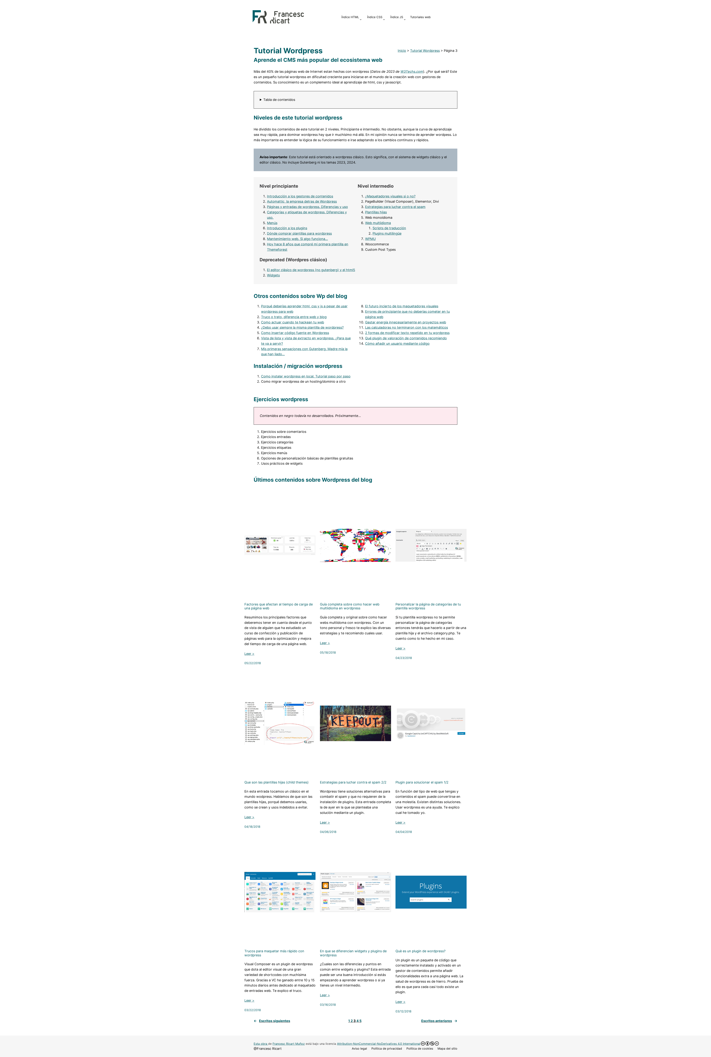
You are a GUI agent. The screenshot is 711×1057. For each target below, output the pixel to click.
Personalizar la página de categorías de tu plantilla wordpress (428, 606)
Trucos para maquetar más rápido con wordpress (274, 953)
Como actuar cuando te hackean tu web (292, 322)
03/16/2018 (328, 1004)
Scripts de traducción (389, 228)
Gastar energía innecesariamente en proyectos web (405, 322)
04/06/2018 (328, 832)
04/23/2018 (403, 658)
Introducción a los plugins (287, 228)
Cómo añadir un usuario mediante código (397, 343)
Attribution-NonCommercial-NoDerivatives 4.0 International (378, 1044)
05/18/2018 (328, 652)
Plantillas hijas (376, 212)
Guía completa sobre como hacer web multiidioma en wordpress (349, 606)
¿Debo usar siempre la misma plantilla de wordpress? (302, 327)
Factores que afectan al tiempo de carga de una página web (278, 606)
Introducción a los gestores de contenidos (300, 196)
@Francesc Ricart (268, 1049)
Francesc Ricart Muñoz (289, 1044)
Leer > (249, 654)
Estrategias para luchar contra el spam (395, 207)
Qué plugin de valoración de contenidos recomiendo (406, 338)
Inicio (402, 51)
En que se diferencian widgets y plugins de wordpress (353, 953)
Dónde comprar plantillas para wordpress (299, 233)
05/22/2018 (252, 663)
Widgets (273, 275)
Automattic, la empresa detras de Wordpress (302, 201)
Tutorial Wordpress (425, 51)
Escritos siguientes (272, 1021)
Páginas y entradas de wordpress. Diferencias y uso (307, 207)
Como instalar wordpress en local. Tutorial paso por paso (306, 376)
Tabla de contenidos (279, 100)
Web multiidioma (378, 223)
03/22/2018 (252, 1010)
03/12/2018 (403, 1011)
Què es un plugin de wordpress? (420, 951)
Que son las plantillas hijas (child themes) (276, 782)
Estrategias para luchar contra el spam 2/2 (353, 782)
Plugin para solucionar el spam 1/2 (421, 782)
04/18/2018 (252, 826)
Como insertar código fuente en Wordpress (295, 333)
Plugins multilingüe (387, 233)
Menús (272, 223)
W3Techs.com (411, 71)
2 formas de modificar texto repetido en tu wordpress (407, 333)
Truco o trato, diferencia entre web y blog (294, 317)
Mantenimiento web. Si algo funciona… (297, 239)
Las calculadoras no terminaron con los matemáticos (406, 327)
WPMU (370, 239)
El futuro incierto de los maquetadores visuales (401, 306)
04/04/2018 (403, 832)
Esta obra (261, 1044)
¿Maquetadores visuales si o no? (390, 196)
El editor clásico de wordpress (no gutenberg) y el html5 (311, 270)
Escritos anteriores (439, 1021)
